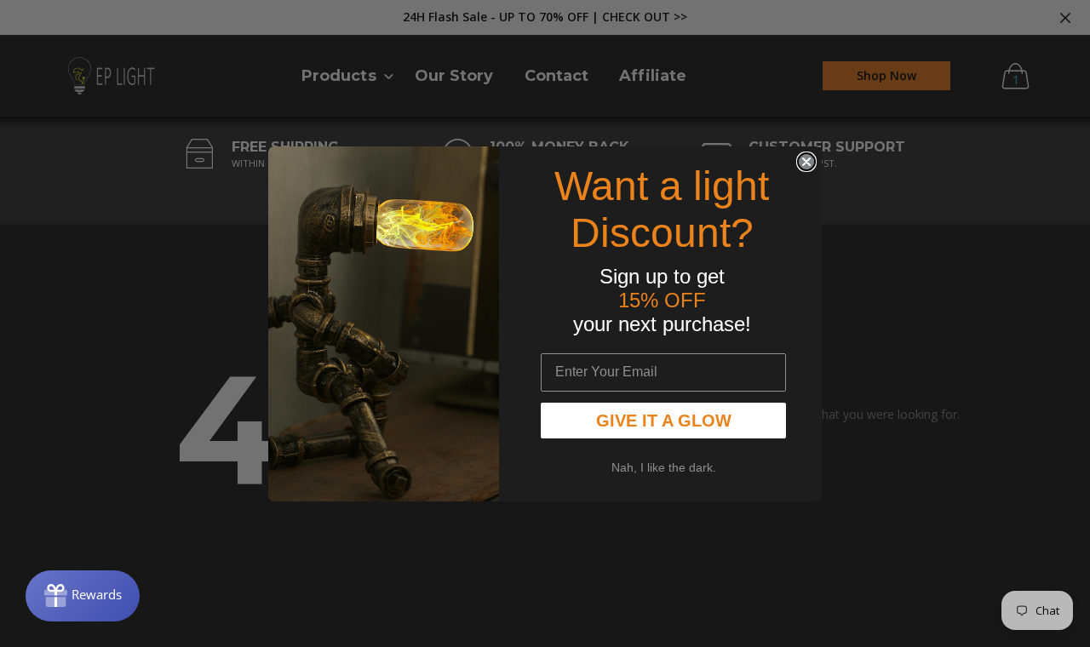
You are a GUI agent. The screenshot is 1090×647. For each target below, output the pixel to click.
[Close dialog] (806, 161)
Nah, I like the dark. (663, 467)
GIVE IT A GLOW (663, 420)
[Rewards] (83, 595)
